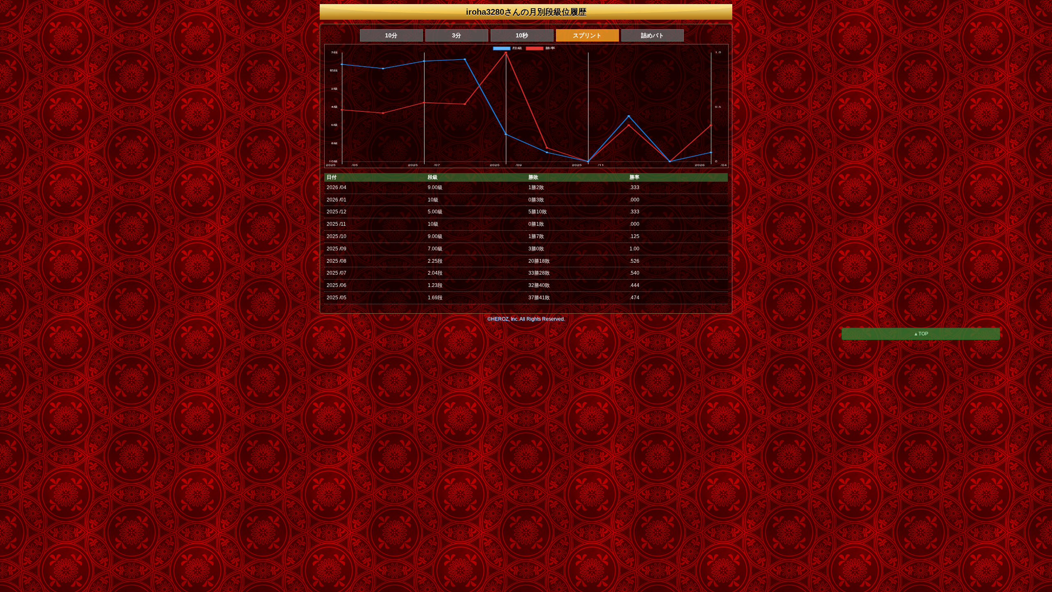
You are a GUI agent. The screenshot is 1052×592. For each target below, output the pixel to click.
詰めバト (652, 35)
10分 (391, 35)
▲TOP (921, 334)
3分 (456, 35)
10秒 (522, 35)
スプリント (587, 35)
